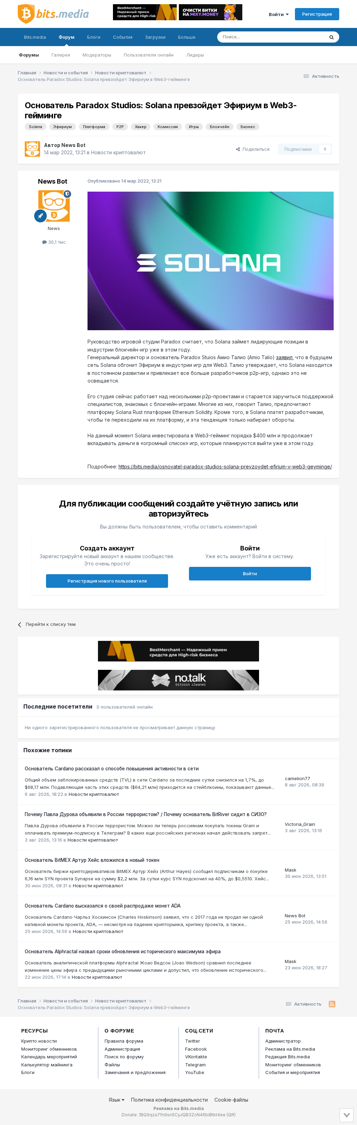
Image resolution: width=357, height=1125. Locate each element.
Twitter (192, 1041)
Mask (290, 870)
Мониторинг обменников (49, 1049)
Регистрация (317, 14)
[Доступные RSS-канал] (332, 1004)
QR (231, 1114)
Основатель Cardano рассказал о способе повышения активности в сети (112, 768)
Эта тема (305, 36)
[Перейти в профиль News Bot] (32, 149)
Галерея (61, 55)
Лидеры (195, 55)
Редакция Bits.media (287, 1056)
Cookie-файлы (231, 1100)
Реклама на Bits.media (290, 1049)
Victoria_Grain (300, 824)
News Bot (73, 145)
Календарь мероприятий (49, 1056)
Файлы (112, 1064)
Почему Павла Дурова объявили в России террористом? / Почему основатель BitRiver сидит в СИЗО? (146, 814)
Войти (277, 14)
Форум (67, 37)
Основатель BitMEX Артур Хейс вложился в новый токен (92, 860)
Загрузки (155, 37)
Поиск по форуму (124, 1056)
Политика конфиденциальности (169, 1100)
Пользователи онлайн (149, 55)
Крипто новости (39, 1041)
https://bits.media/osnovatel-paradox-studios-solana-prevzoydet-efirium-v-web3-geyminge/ (225, 466)
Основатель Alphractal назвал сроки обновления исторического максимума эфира (123, 951)
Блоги (93, 37)
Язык (115, 1100)
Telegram (195, 1064)
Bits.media (35, 37)
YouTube (194, 1072)
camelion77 (297, 778)
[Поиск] (331, 37)
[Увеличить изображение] (211, 260)
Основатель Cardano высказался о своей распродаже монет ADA (103, 906)
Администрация (122, 1049)
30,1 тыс (56, 242)
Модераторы (97, 55)
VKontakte (196, 1056)
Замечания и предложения (135, 1072)
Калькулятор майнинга (47, 1064)
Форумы (29, 55)
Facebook (196, 1049)
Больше (187, 37)
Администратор (283, 1041)
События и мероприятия (292, 1072)
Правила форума (124, 1041)
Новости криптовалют (118, 152)
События (122, 37)
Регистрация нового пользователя (107, 581)
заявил (284, 357)
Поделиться (254, 149)
